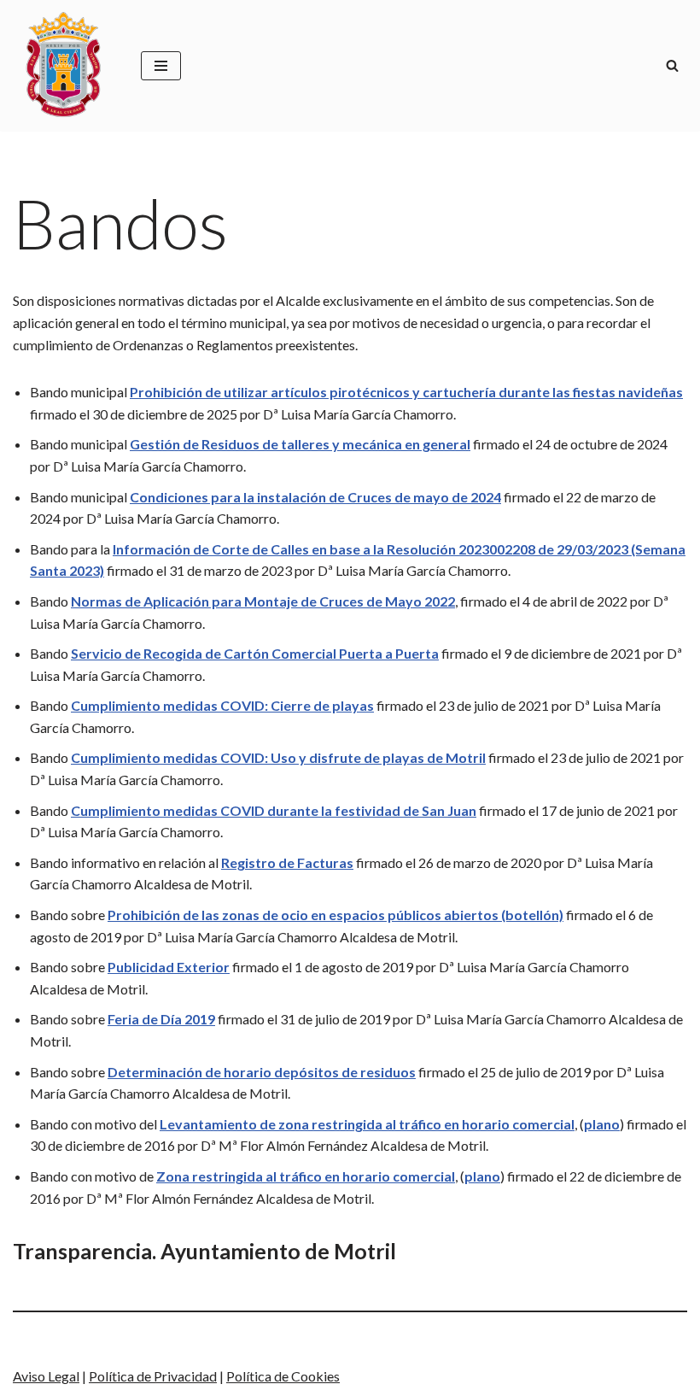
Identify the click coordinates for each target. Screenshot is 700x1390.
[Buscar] (672, 65)
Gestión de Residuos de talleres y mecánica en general (300, 444)
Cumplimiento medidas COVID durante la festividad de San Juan (273, 810)
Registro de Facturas (287, 862)
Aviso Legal (46, 1376)
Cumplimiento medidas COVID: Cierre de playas (222, 705)
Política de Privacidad (153, 1376)
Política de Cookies (283, 1376)
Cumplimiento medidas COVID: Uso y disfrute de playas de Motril (278, 757)
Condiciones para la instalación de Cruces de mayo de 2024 (315, 497)
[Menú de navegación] (161, 65)
